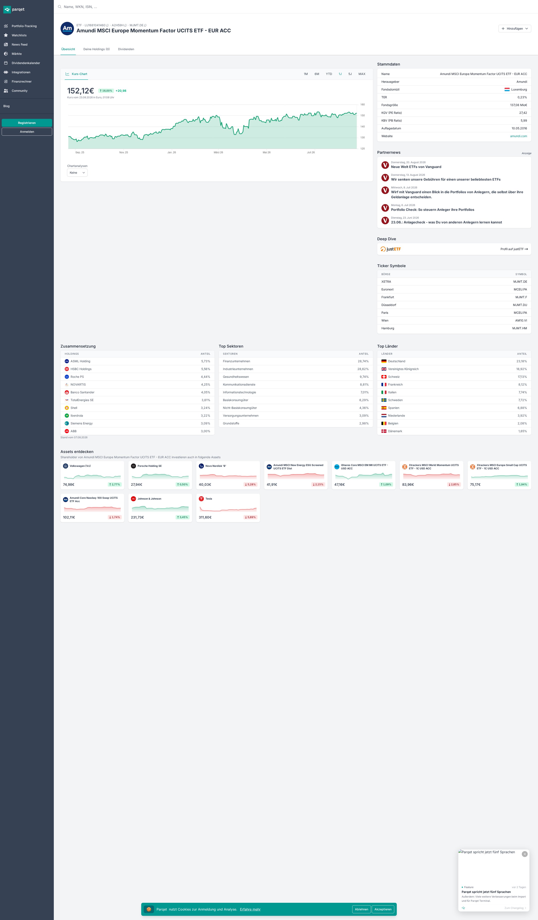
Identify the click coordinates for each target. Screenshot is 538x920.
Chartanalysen (77, 166)
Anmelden (27, 131)
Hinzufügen (515, 28)
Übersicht (68, 49)
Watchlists (19, 35)
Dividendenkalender (26, 63)
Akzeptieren (383, 909)
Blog (6, 106)
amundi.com (518, 136)
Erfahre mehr (250, 909)
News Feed (20, 44)
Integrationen (21, 72)
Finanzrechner (22, 81)
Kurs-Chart (79, 74)
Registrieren (27, 123)
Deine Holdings (96, 49)
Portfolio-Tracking (24, 26)
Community (20, 90)
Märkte (17, 53)
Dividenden (126, 49)
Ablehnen (361, 909)
